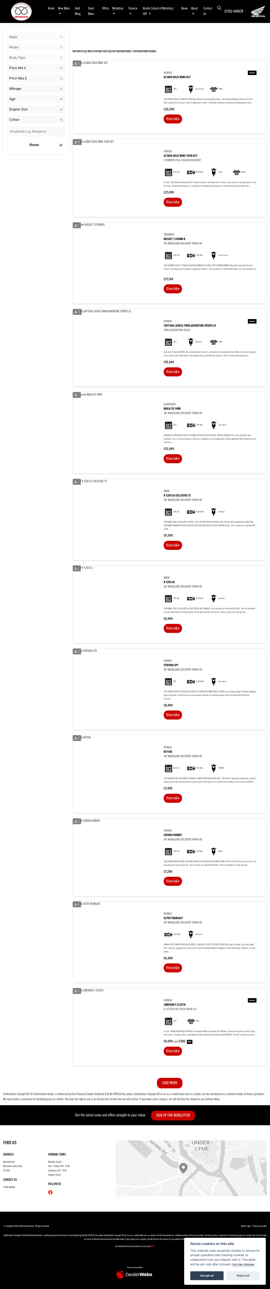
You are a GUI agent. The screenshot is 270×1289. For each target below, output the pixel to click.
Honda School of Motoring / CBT (158, 11)
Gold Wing (78, 11)
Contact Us (207, 11)
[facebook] (51, 1193)
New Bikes (64, 8)
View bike (173, 119)
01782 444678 (233, 11)
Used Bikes (91, 11)
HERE (153, 1246)
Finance (133, 8)
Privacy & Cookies (260, 1226)
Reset (34, 145)
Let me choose (243, 1264)
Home (51, 8)
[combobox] (36, 37)
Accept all (206, 1275)
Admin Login (246, 1226)
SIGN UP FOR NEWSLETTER (173, 1115)
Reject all (243, 1275)
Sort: (79, 30)
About (194, 8)
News (184, 8)
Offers (105, 8)
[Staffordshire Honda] (21, 11)
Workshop (117, 8)
